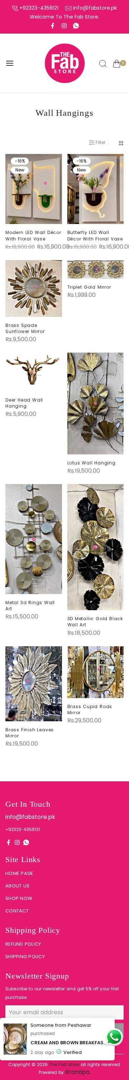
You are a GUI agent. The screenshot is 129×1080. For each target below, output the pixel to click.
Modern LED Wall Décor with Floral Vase (33, 235)
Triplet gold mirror (89, 287)
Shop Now (18, 898)
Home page (19, 873)
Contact (17, 910)
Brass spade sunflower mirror (25, 328)
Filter (100, 142)
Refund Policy (23, 944)
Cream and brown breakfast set (69, 1042)
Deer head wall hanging (24, 403)
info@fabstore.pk (95, 7)
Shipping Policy (25, 956)
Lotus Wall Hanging (91, 463)
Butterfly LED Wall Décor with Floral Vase (95, 235)
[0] (116, 64)
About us (17, 885)
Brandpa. (78, 1072)
